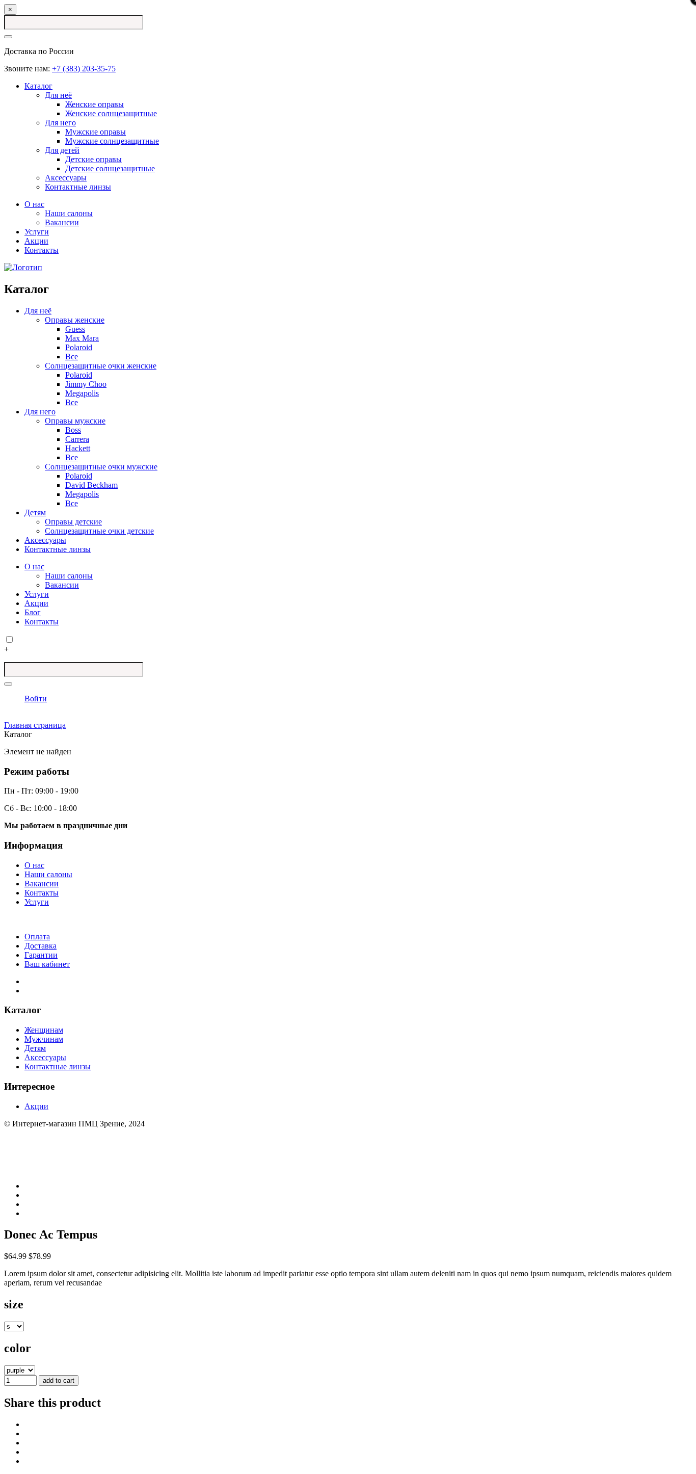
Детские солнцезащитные (110, 168)
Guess (75, 329)
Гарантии (41, 955)
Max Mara (82, 338)
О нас (34, 204)
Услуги (36, 231)
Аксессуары (66, 177)
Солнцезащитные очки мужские (101, 466)
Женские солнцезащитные (111, 113)
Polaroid (78, 347)
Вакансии (62, 222)
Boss (73, 430)
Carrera (77, 439)
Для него (60, 122)
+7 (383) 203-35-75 (84, 68)
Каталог (38, 86)
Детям (35, 512)
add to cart (58, 1380)
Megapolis (82, 393)
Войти (35, 698)
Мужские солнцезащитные (112, 141)
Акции (36, 240)
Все (71, 356)
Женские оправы (94, 104)
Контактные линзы (78, 186)
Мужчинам (43, 1039)
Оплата (37, 936)
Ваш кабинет (47, 964)
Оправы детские (73, 521)
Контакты (41, 250)
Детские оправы (93, 159)
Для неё (58, 95)
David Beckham (91, 485)
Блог (32, 612)
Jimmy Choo (85, 384)
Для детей (62, 150)
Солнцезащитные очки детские (99, 531)
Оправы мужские (75, 420)
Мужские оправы (95, 131)
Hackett (77, 448)
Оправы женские (74, 319)
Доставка (40, 945)
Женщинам (43, 1029)
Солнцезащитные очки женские (100, 365)
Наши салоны (69, 213)
